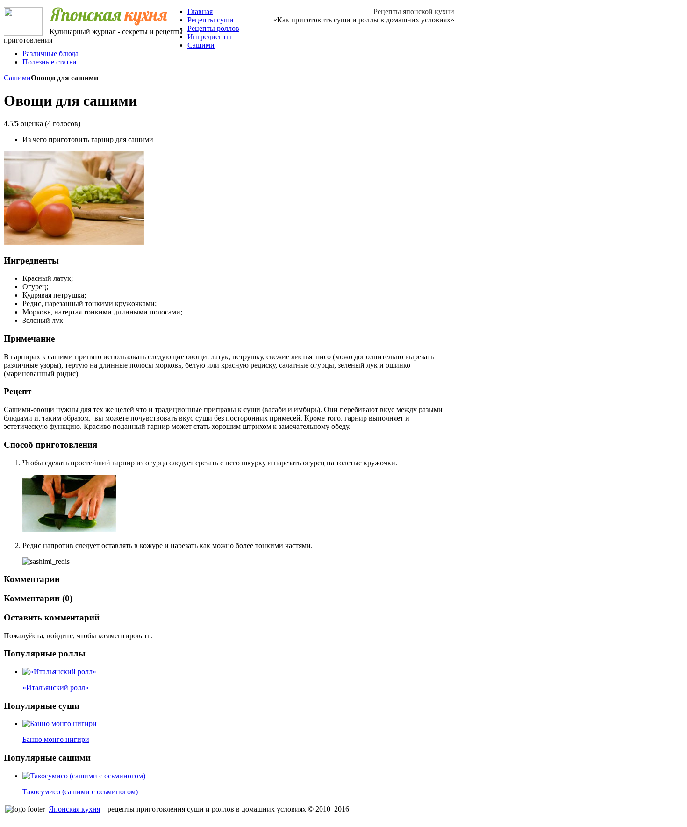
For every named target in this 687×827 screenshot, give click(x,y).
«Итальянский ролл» (55, 688)
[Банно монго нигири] (59, 723)
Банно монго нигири (55, 739)
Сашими (17, 78)
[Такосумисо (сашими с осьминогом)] (83, 776)
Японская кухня (74, 809)
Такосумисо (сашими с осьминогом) (80, 792)
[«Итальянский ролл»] (59, 672)
